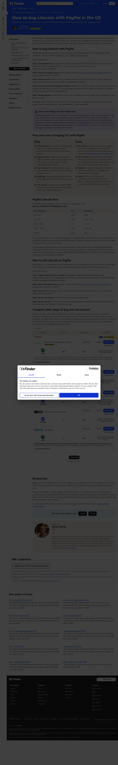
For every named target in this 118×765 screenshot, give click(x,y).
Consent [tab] (31, 375)
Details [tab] (59, 375)
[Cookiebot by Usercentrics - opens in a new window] (90, 368)
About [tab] (87, 375)
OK (79, 395)
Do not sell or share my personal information (39, 395)
